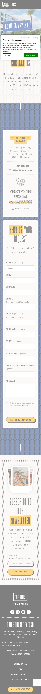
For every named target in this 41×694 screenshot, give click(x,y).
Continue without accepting (29, 38)
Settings (7, 55)
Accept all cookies (30, 55)
